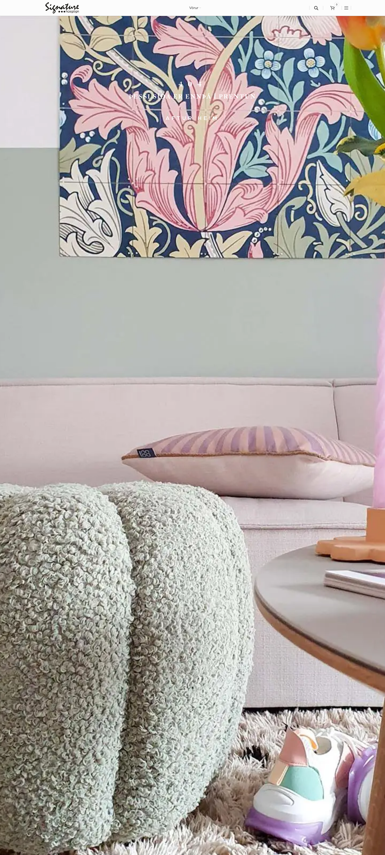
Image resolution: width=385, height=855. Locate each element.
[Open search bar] (316, 8)
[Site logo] (62, 7)
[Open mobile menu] (346, 7)
